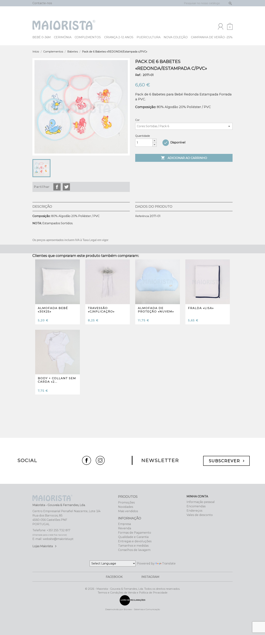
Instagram (150, 577)
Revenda (124, 528)
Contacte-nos (42, 3)
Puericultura (148, 37)
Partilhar (57, 186)
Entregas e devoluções (134, 541)
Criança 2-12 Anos (118, 37)
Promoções (126, 502)
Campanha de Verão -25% (212, 37)
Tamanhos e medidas (133, 545)
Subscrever (227, 460)
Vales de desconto (200, 515)
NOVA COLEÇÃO (176, 37)
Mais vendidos (128, 511)
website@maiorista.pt (58, 539)
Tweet (66, 186)
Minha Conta (197, 496)
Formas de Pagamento (134, 532)
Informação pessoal (201, 502)
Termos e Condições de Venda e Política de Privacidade (132, 592)
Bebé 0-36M (41, 37)
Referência (142, 216)
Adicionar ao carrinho (184, 158)
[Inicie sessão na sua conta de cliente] (220, 26)
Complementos (88, 37)
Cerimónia (62, 37)
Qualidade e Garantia (133, 537)
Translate (169, 563)
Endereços (194, 510)
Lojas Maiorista (45, 546)
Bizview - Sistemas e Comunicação (142, 609)
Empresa (124, 524)
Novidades (125, 507)
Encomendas (196, 506)
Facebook (114, 577)
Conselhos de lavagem (134, 550)
